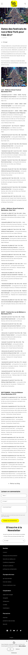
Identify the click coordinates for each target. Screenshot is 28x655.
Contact (5, 552)
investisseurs (6, 608)
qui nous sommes (7, 578)
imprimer (5, 617)
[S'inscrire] (23, 540)
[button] (2, 3)
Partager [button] (5, 42)
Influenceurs (6, 601)
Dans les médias (7, 581)
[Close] (26, 641)
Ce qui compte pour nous (9, 585)
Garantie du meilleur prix (9, 559)
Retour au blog (15, 483)
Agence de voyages (8, 594)
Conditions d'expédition (9, 562)
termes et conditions (8, 565)
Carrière (5, 604)
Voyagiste (5, 598)
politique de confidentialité (10, 569)
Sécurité (5, 624)
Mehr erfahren (22, 646)
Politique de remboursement (10, 555)
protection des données (9, 620)
